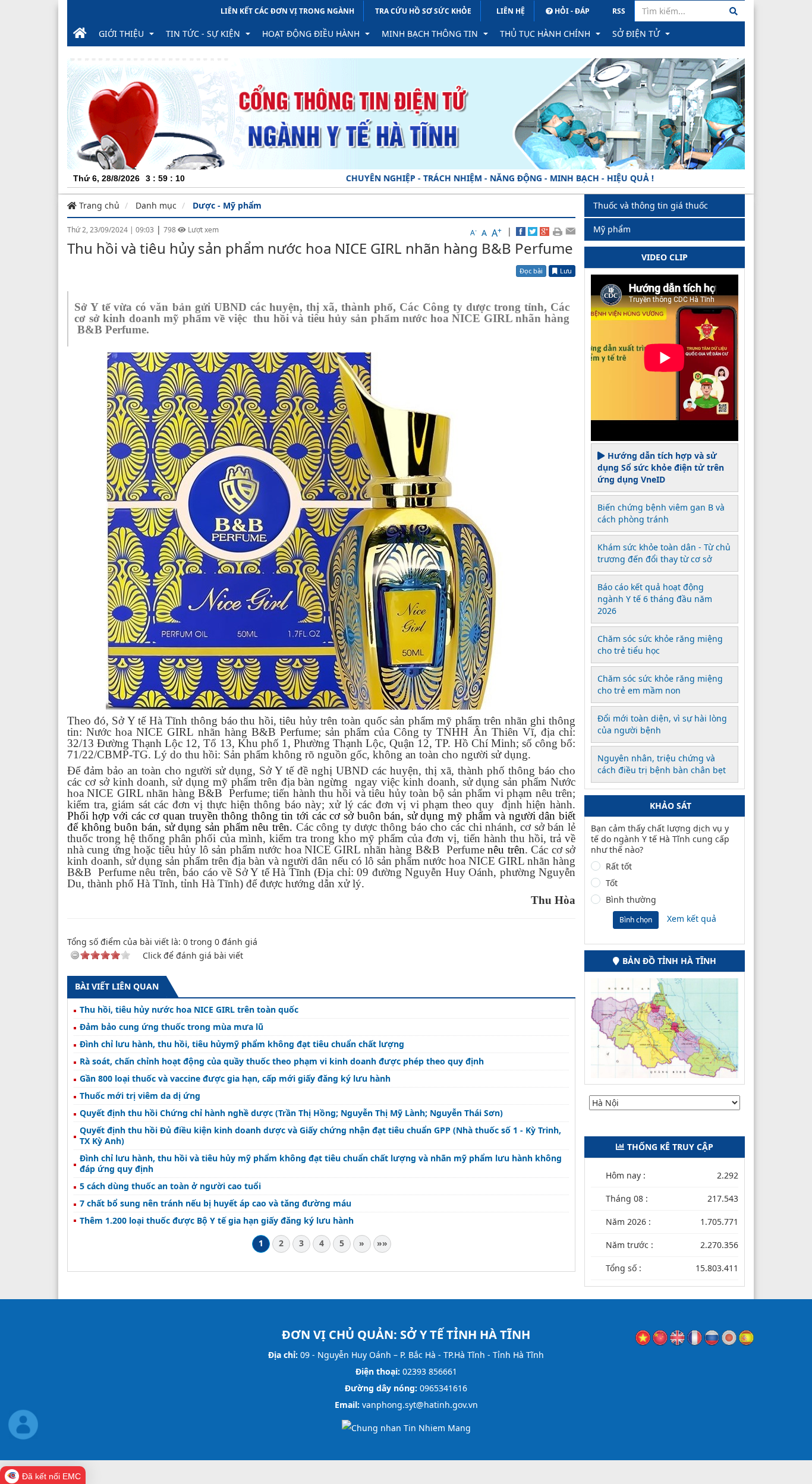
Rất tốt (619, 866)
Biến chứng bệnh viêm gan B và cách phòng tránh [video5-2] (661, 513)
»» (382, 1243)
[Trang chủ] (80, 33)
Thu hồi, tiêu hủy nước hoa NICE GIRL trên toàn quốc (189, 1009)
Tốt (612, 883)
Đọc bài (531, 270)
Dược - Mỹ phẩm (227, 205)
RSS (618, 11)
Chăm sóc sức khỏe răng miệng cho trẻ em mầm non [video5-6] (660, 684)
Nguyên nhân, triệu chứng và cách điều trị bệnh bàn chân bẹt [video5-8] (661, 764)
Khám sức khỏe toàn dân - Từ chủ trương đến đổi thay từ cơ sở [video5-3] (664, 553)
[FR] (694, 1337)
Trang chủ (98, 205)
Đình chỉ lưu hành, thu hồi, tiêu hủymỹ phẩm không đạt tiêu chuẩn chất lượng (242, 1044)
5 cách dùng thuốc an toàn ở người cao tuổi (170, 1186)
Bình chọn (635, 920)
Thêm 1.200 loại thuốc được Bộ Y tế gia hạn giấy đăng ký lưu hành (217, 1220)
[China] (660, 1337)
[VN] (642, 1337)
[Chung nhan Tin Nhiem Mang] (406, 1427)
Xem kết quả (691, 918)
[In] (557, 231)
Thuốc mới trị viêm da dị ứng (140, 1096)
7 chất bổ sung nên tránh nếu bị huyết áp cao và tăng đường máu (215, 1203)
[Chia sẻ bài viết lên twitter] (532, 231)
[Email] (570, 231)
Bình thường (631, 899)
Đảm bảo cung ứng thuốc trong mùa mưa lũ (171, 1027)
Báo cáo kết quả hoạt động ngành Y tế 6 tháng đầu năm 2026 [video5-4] (654, 598)
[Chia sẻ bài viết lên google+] (544, 231)
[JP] (729, 1337)
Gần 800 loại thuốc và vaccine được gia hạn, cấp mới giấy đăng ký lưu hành (235, 1078)
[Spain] (746, 1337)
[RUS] (711, 1337)
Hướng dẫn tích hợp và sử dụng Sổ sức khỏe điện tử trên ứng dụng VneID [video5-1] (660, 467)
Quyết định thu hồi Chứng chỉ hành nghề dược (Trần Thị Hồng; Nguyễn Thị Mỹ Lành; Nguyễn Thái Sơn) (291, 1113)
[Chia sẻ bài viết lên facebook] (520, 231)
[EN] (677, 1337)
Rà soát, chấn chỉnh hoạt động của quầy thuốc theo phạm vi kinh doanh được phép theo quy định (282, 1061)
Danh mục (156, 205)
